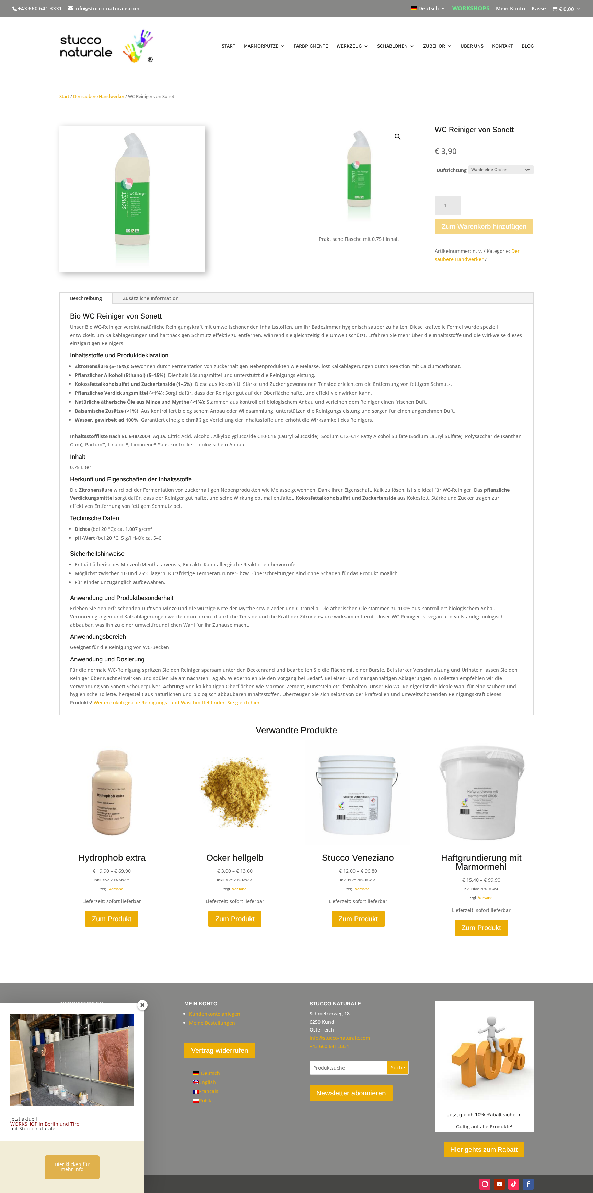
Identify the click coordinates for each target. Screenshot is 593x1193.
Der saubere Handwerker (98, 96)
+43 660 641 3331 (40, 8)
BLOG (528, 46)
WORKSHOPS (470, 8)
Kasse (539, 9)
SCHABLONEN (392, 46)
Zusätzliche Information (151, 298)
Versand (116, 888)
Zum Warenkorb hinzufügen (484, 226)
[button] (398, 137)
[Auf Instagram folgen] (484, 1184)
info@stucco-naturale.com (340, 1038)
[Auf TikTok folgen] (513, 1184)
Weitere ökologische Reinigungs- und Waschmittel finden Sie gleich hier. (177, 702)
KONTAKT (502, 46)
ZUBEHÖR (434, 46)
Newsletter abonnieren (351, 1093)
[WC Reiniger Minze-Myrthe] (132, 270)
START (228, 46)
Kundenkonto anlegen (214, 1014)
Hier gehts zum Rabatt (484, 1149)
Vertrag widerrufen (219, 1050)
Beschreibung (86, 298)
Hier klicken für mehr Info (72, 1166)
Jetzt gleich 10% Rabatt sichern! (484, 1114)
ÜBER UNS (472, 46)
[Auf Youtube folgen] (499, 1184)
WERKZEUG (349, 46)
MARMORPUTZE (261, 46)
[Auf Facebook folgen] (528, 1184)
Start (64, 96)
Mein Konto (510, 9)
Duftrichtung (452, 170)
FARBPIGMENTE (311, 46)
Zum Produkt (111, 919)
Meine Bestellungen (212, 1022)
